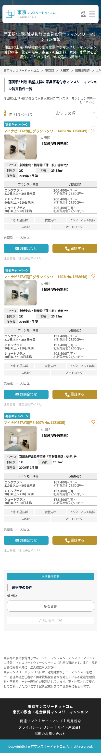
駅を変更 (50, 606)
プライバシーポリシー (35, 727)
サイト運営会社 (70, 727)
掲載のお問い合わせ (50, 733)
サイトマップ (52, 720)
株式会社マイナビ (30, 258)
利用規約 (74, 720)
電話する (77, 248)
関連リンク (29, 720)
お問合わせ (28, 248)
